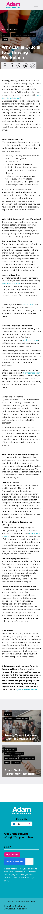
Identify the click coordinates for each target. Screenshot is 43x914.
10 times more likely (31, 373)
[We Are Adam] (13, 5)
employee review (30, 340)
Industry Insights (10, 749)
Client (5, 39)
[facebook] (5, 65)
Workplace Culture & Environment (23, 35)
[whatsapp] (32, 65)
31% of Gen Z (28, 305)
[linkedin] (12, 65)
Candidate (16, 762)
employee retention (11, 284)
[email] (25, 65)
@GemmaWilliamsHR (27, 689)
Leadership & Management (14, 754)
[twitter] (19, 65)
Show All (6, 35)
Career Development (27, 758)
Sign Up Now (12, 854)
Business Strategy (11, 758)
